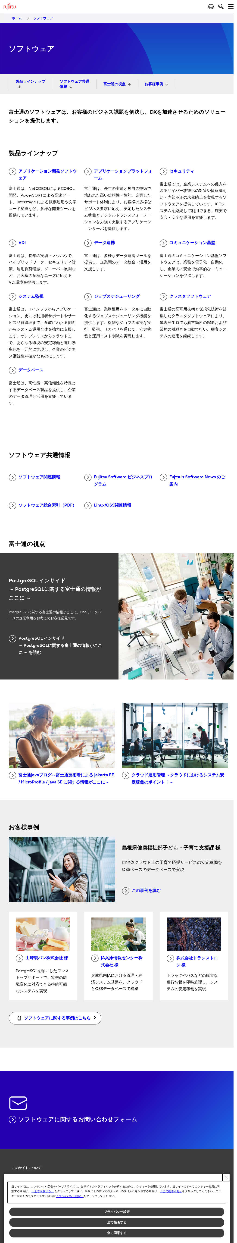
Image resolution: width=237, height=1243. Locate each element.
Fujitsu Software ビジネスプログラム (123, 481)
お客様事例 (154, 84)
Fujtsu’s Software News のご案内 (197, 481)
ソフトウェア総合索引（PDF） (48, 505)
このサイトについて (26, 1168)
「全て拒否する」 (171, 1191)
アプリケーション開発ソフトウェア (48, 175)
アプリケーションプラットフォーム (123, 175)
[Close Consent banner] (226, 1177)
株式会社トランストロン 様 (197, 962)
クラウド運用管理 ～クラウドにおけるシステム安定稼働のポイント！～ (178, 779)
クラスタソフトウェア (190, 296)
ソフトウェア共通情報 (74, 84)
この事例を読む (146, 890)
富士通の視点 (114, 84)
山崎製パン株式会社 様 (46, 957)
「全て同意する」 (42, 1191)
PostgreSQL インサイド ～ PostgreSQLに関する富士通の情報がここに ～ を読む (60, 645)
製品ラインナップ (30, 81)
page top (223, 1164)
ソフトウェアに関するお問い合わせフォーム (78, 1119)
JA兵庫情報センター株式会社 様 (122, 961)
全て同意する (117, 1233)
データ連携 (104, 242)
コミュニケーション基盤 (192, 242)
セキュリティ (181, 171)
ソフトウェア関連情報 (39, 477)
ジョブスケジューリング (117, 296)
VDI (22, 242)
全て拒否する (117, 1222)
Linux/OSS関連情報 (112, 505)
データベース (31, 370)
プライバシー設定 (117, 1212)
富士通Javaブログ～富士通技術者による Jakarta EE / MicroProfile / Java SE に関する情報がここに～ (66, 779)
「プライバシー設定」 (70, 1196)
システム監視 (31, 296)
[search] (221, 6)
